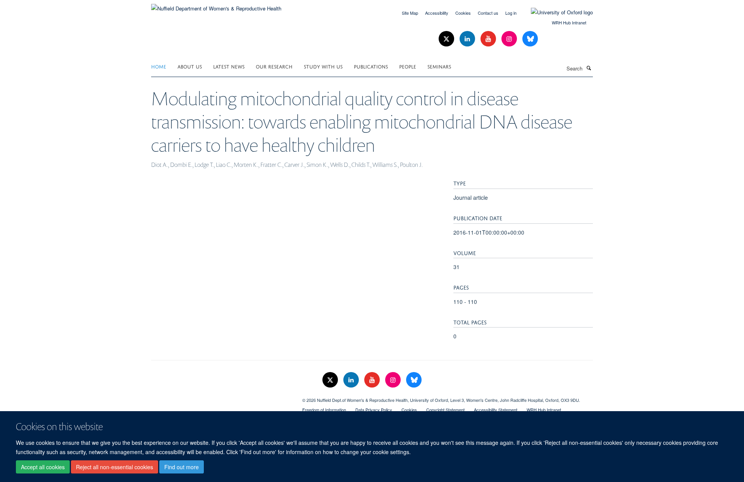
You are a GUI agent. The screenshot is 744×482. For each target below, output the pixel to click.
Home (158, 66)
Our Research (274, 66)
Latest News (229, 66)
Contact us (488, 13)
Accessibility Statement (495, 410)
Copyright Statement (445, 410)
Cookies (463, 13)
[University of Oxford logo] (556, 12)
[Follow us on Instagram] (509, 39)
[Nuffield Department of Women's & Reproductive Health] (216, 5)
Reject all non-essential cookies (114, 467)
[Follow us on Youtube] (489, 39)
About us (189, 66)
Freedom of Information (324, 410)
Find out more (181, 467)
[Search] (588, 67)
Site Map (410, 13)
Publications (371, 66)
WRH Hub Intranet (569, 22)
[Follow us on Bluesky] (530, 39)
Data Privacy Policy (373, 410)
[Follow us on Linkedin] (468, 39)
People (407, 66)
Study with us (323, 66)
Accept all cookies (43, 467)
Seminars (439, 66)
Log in (511, 13)
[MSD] (221, 397)
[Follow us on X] (447, 39)
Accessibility (436, 13)
